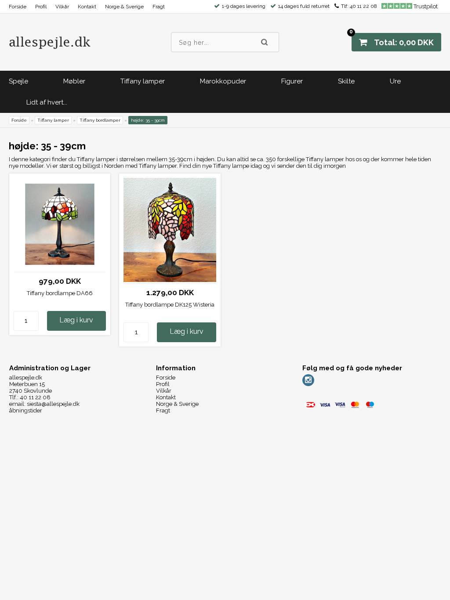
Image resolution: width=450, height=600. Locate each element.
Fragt (158, 7)
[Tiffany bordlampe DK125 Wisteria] (169, 280)
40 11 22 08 (363, 6)
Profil (41, 7)
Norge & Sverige (124, 7)
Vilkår (62, 7)
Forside (17, 7)
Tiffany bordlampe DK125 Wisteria (169, 304)
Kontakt (87, 7)
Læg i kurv (76, 320)
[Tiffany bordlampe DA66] (60, 268)
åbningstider (25, 410)
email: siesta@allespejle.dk (44, 404)
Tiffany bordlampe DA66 (60, 293)
